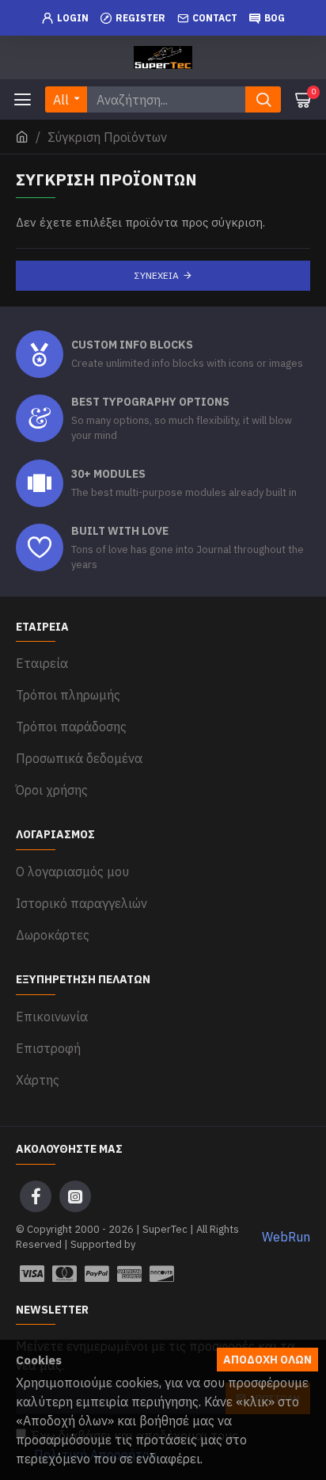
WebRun (286, 1237)
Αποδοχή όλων (267, 1359)
